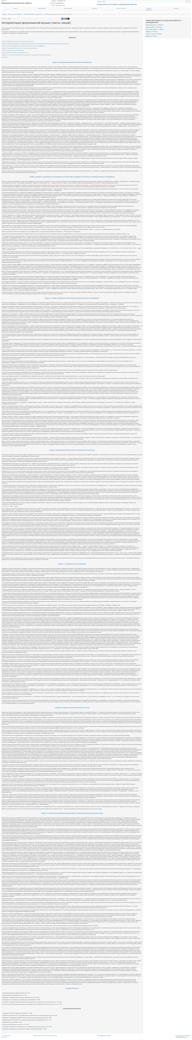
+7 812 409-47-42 (6, 1035)
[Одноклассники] (64, 19)
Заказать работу (68, 8)
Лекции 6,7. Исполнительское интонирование (13, 50)
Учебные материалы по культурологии (33, 14)
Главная (15, 8)
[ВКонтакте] (62, 19)
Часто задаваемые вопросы (104, 1035)
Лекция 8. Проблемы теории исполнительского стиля (15, 52)
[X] (68, 19)
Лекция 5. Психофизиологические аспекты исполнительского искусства (19, 48)
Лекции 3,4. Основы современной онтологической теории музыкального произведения (23, 46)
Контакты (176, 8)
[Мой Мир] (66, 19)
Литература (5, 57)
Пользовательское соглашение (183, 1035)
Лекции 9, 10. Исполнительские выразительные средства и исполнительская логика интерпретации (26, 55)
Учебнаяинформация (149, 9)
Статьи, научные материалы (15, 14)
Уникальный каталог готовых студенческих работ (45, 1035)
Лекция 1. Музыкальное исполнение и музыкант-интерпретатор (17, 41)
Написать (4, 1037)
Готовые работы (42, 8)
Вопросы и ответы (121, 8)
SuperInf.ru (185, 1037)
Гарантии (94, 8)
